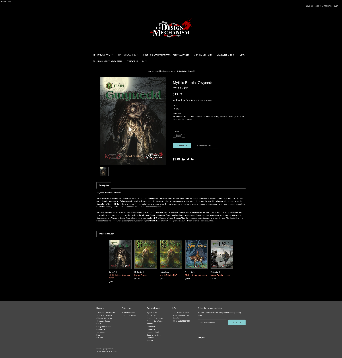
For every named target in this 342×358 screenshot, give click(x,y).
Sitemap (99, 338)
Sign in (318, 6)
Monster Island (153, 332)
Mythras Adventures (155, 318)
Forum (242, 55)
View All (150, 340)
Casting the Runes (154, 335)
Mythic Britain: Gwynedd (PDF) (120, 277)
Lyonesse (151, 329)
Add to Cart (120, 257)
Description (104, 185)
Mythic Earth (152, 312)
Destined (150, 338)
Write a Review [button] (206, 100)
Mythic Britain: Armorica (196, 275)
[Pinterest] (192, 159)
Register (328, 6)
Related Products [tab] (106, 233)
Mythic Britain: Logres (220, 275)
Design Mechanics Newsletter (108, 61)
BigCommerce (109, 349)
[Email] (178, 159)
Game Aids (151, 326)
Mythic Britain (140, 275)
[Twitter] (187, 159)
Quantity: (176, 131)
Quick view (120, 252)
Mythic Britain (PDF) (169, 275)
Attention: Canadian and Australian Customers (166, 55)
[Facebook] (174, 159)
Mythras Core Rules (155, 321)
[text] (171, 206)
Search (309, 6)
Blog (144, 61)
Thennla (150, 323)
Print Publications (126, 55)
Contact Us (132, 61)
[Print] (183, 159)
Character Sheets (225, 55)
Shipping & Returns (203, 55)
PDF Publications (101, 55)
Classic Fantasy (153, 315)
